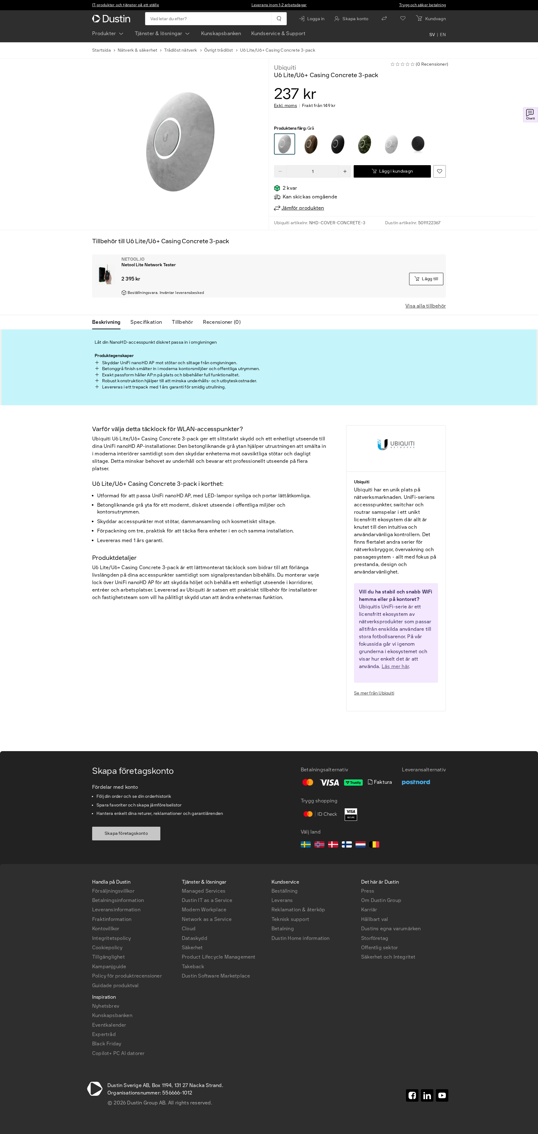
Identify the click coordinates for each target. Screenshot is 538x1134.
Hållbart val (374, 919)
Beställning (284, 891)
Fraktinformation (111, 919)
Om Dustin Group (381, 900)
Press (367, 891)
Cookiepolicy (107, 947)
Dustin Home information (300, 938)
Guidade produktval (115, 985)
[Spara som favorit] (439, 171)
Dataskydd (194, 938)
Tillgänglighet (108, 957)
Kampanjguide (109, 966)
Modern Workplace (204, 910)
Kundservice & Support (278, 33)
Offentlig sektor (379, 947)
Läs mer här (395, 666)
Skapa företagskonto (126, 833)
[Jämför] (384, 18)
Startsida (101, 50)
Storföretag (374, 938)
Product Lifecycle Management (219, 957)
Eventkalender (109, 1025)
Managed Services (203, 891)
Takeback (193, 966)
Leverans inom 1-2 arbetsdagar (279, 5)
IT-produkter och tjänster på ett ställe (125, 5)
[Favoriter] (402, 18)
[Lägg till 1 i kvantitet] (345, 171)
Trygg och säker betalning (422, 5)
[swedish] (306, 845)
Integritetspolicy (111, 938)
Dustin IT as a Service (207, 900)
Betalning (282, 929)
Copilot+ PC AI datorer (118, 1053)
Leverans (282, 900)
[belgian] (374, 845)
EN (443, 35)
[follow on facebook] (412, 1095)
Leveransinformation (116, 910)
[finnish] (347, 845)
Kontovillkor (105, 929)
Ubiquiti (285, 67)
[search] (278, 18)
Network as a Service (207, 919)
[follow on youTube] (442, 1095)
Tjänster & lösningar (158, 33)
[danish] (333, 845)
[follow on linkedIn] (427, 1095)
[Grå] (284, 144)
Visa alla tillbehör (425, 306)
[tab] (108, 322)
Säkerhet (192, 947)
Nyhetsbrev (105, 1006)
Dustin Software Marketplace (216, 976)
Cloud (189, 929)
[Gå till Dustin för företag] (112, 18)
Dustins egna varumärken (391, 929)
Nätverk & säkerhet (138, 50)
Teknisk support (290, 919)
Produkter (104, 33)
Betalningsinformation (118, 900)
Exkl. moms (285, 106)
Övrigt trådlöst (218, 50)
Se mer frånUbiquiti (374, 693)
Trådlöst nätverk (180, 50)
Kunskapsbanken (221, 33)
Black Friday (106, 1044)
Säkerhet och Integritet (388, 957)
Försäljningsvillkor (113, 891)
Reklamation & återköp (298, 910)
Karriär (369, 910)
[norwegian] (319, 845)
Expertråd (104, 1034)
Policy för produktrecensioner (127, 976)
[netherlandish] (361, 845)
